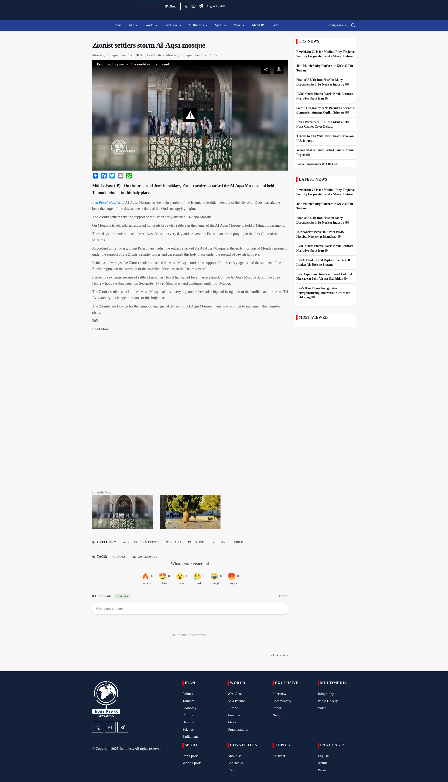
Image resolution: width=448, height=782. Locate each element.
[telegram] (201, 6)
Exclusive (171, 25)
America (234, 715)
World (149, 25)
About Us (235, 756)
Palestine (196, 542)
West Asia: (116, 202)
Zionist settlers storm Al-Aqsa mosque (148, 45)
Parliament (190, 736)
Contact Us (236, 763)
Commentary (282, 701)
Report (277, 708)
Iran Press (99, 202)
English (323, 756)
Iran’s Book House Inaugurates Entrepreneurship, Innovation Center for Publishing (323, 292)
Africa (232, 722)
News (277, 715)
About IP (258, 25)
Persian (323, 770)
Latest (275, 25)
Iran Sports (190, 756)
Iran (131, 25)
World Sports (191, 763)
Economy (189, 708)
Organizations (238, 729)
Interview (279, 694)
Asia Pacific (236, 701)
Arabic (323, 763)
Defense (188, 722)
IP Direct (171, 6)
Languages (336, 25)
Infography (326, 694)
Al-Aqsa (118, 556)
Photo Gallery (328, 701)
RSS (231, 770)
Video (238, 542)
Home (117, 25)
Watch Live (149, 6)
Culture (187, 715)
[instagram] (193, 6)
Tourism (188, 701)
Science (188, 729)
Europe (233, 708)
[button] (190, 115)
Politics (187, 694)
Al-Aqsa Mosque (145, 556)
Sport (218, 25)
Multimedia (196, 25)
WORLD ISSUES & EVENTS (140, 542)
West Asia (174, 542)
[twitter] (186, 6)
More (237, 25)
